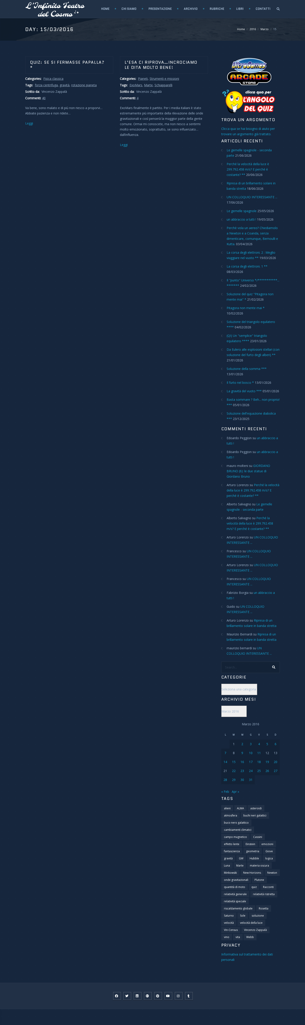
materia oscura (259, 865)
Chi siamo (128, 9)
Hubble (254, 858)
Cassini (257, 837)
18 (259, 762)
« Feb (225, 791)
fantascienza (232, 851)
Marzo (265, 29)
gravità (64, 85)
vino (226, 937)
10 (251, 753)
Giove (269, 851)
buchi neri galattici (254, 815)
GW (241, 858)
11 (259, 753)
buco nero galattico (236, 823)
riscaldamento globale (238, 908)
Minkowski (230, 873)
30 (242, 780)
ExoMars (136, 85)
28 (225, 780)
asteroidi (256, 808)
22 (234, 771)
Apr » (235, 791)
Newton (272, 873)
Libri (240, 9)
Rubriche (217, 9)
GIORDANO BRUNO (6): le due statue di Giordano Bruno (248, 471)
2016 (253, 29)
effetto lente (231, 844)
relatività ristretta (264, 894)
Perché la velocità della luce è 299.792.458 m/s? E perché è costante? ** (248, 169)
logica (269, 858)
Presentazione (160, 9)
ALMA (240, 808)
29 (234, 780)
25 (259, 771)
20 (275, 762)
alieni (227, 808)
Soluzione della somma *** (247, 369)
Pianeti (143, 78)
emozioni (267, 844)
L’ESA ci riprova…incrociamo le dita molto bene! (161, 64)
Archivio (191, 9)
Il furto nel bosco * (240, 382)
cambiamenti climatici (237, 830)
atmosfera (230, 815)
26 (267, 771)
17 (251, 762)
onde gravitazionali (236, 880)
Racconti (268, 887)
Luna (227, 865)
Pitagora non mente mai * (246, 308)
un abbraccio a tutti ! (241, 219)
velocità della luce (251, 923)
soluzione (258, 915)
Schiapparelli (163, 85)
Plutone (259, 880)
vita (238, 937)
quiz (254, 887)
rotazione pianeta (84, 85)
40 (44, 98)
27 (275, 771)
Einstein (250, 844)
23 (242, 771)
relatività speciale (235, 901)
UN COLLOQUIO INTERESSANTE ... (252, 197)
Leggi (29, 123)
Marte (148, 85)
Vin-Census (231, 930)
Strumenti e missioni (164, 78)
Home (105, 9)
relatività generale (235, 894)
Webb (250, 937)
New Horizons (252, 873)
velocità (229, 923)
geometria (252, 851)
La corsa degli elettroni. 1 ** (247, 266)
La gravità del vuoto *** (244, 391)
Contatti (263, 9)
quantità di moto (234, 887)
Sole (242, 915)
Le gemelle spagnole (242, 211)
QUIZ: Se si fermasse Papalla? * (67, 64)
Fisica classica (53, 78)
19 (267, 762)
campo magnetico (235, 837)
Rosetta (263, 908)
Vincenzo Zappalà (255, 930)
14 (225, 762)
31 (251, 780)
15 (234, 762)
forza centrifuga (46, 85)
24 (251, 771)
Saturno (229, 915)
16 (242, 762)
